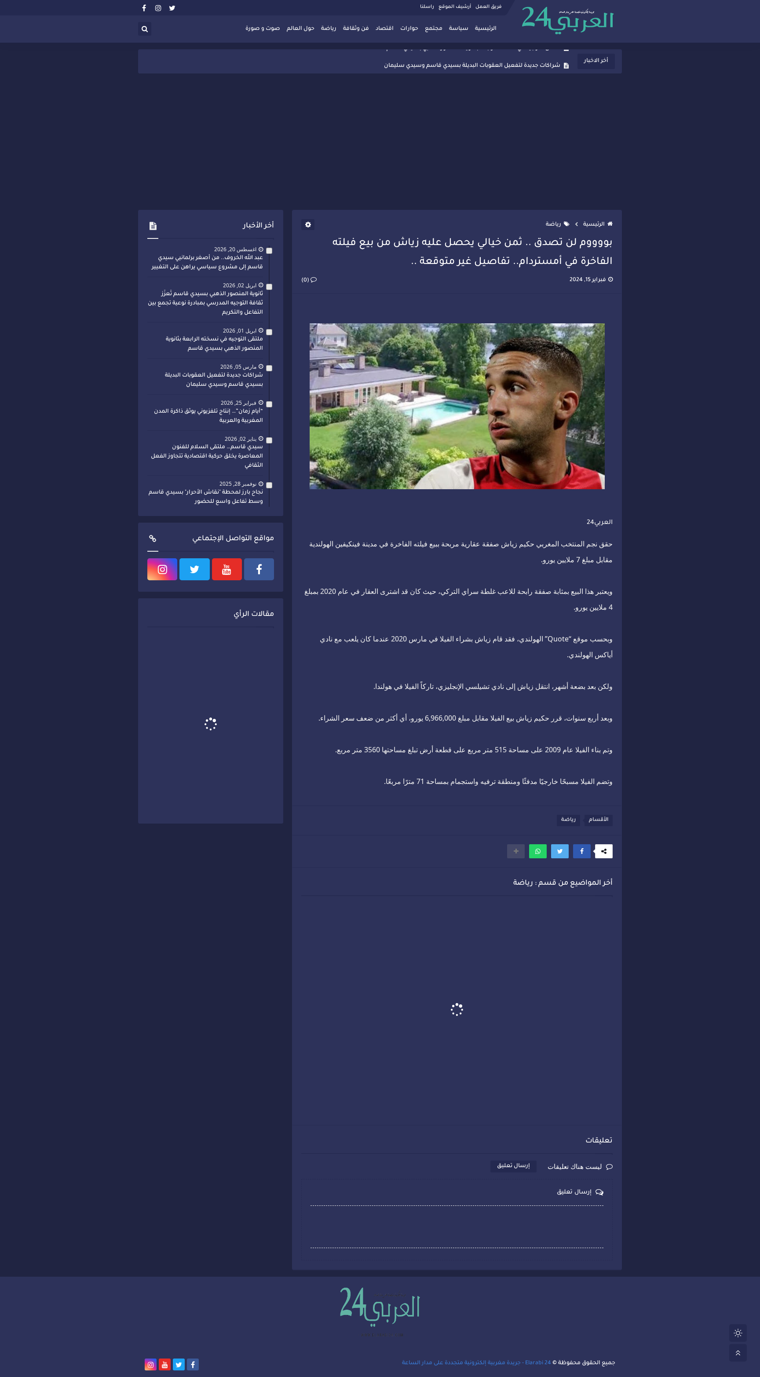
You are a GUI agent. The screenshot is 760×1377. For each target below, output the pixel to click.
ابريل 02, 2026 (239, 285)
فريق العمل (488, 7)
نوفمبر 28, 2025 (237, 483)
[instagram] (158, 8)
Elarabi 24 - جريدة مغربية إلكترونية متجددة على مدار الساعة (476, 1363)
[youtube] (227, 569)
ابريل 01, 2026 (239, 330)
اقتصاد (385, 29)
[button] (582, 851)
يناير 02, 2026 (240, 439)
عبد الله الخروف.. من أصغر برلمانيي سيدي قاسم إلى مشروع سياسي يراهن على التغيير (207, 263)
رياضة (328, 29)
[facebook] (144, 8)
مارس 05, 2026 (238, 366)
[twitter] (172, 8)
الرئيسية (486, 29)
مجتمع (433, 29)
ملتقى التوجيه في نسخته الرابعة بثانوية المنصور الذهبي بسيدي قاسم (214, 344)
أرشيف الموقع (454, 7)
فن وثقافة (356, 29)
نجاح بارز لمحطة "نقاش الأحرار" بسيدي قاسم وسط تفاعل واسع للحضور (206, 497)
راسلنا (427, 7)
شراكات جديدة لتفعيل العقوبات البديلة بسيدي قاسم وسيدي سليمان (472, 62)
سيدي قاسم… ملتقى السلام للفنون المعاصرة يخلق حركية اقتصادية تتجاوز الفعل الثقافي (207, 456)
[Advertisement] (380, 141)
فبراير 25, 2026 (238, 403)
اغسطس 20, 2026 (235, 249)
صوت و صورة (262, 29)
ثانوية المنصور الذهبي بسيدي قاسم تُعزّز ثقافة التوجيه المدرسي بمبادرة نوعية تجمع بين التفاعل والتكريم (205, 303)
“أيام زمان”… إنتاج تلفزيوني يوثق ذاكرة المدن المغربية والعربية (208, 416)
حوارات (409, 29)
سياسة (458, 29)
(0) (306, 281)
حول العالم (300, 29)
